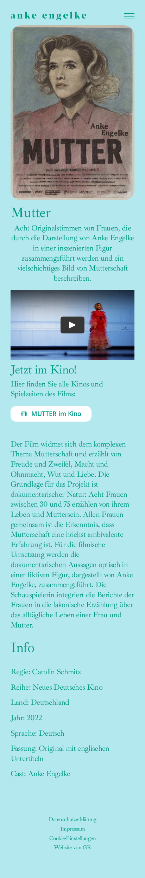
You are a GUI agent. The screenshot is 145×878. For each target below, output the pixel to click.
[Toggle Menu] (129, 16)
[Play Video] (72, 325)
